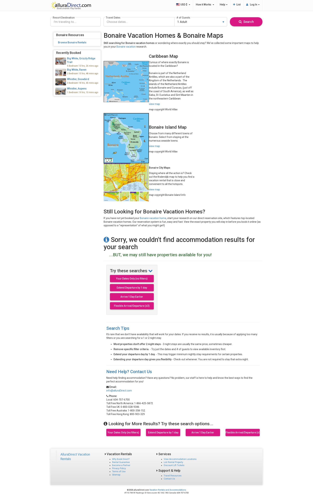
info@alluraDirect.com (119, 390)
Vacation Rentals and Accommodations (167, 490)
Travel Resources (172, 475)
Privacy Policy (119, 468)
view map (154, 104)
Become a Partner (121, 465)
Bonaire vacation (126, 46)
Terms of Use (119, 471)
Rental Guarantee (121, 462)
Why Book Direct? (121, 459)
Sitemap (116, 474)
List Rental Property (173, 462)
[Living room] (77, 91)
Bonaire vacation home (153, 218)
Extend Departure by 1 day (132, 287)
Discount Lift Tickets (174, 465)
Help (223, 4)
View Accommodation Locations (180, 459)
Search (248, 22)
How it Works (204, 4)
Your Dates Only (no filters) (132, 278)
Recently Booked (68, 53)
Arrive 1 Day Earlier (131, 296)
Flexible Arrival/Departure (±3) (132, 305)
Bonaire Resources (70, 35)
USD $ (184, 4)
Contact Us (169, 478)
